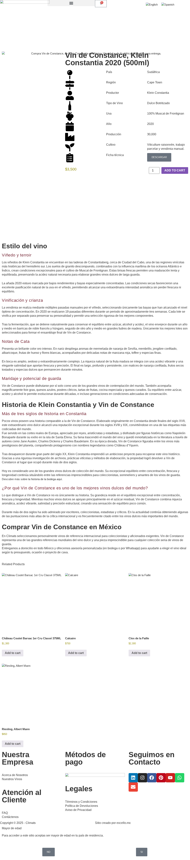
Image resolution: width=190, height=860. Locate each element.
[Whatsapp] (179, 777)
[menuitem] (152, 4)
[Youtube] (170, 777)
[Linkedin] (133, 777)
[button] (71, 3)
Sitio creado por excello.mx (113, 822)
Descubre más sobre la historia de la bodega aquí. (32, 479)
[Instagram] (142, 777)
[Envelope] (133, 787)
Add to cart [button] (12, 652)
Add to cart (174, 170)
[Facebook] (151, 777)
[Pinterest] (161, 777)
